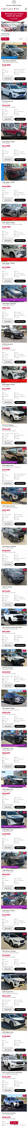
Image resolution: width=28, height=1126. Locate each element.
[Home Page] (14, 2)
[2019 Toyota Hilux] (14, 657)
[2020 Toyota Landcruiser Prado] (14, 1062)
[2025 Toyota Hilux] (14, 981)
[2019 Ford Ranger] (14, 415)
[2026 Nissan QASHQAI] (14, 293)
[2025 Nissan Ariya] (14, 455)
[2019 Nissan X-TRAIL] (14, 698)
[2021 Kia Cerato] (14, 576)
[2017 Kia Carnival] (14, 91)
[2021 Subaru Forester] (14, 1103)
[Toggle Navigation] (26, 9)
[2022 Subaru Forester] (14, 536)
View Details (8, 78)
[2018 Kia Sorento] (14, 334)
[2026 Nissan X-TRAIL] (14, 131)
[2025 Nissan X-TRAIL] (14, 212)
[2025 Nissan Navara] (14, 495)
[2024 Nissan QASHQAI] (14, 50)
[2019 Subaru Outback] (14, 941)
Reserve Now (20, 78)
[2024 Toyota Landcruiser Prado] (14, 617)
